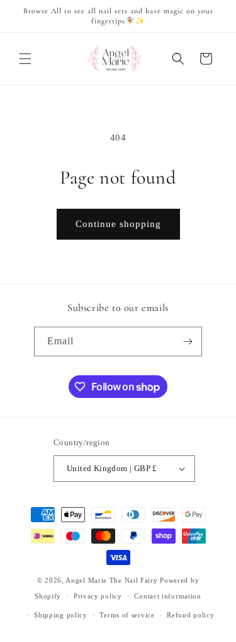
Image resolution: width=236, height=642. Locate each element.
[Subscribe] (187, 341)
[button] (25, 59)
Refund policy (190, 615)
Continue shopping (118, 224)
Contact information (167, 596)
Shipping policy (60, 615)
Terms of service (126, 615)
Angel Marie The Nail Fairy (111, 580)
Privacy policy (98, 596)
